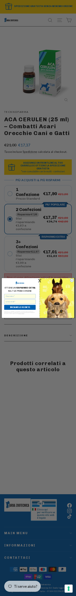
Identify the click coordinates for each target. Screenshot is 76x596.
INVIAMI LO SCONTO (20, 307)
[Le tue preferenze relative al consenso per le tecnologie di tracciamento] (69, 589)
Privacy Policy (21, 313)
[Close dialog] (71, 280)
